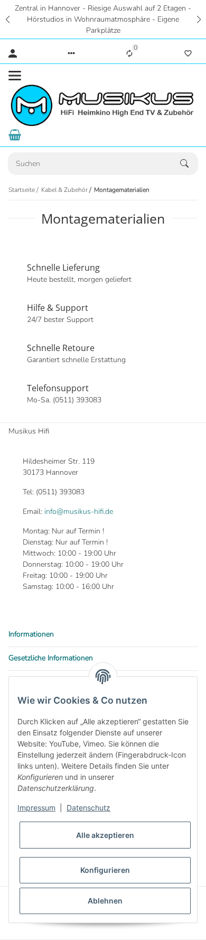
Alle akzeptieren (105, 835)
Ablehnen (105, 900)
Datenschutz (88, 807)
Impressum (36, 807)
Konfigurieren (105, 869)
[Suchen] (189, 163)
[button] (7, 19)
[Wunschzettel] (188, 53)
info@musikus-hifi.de (78, 511)
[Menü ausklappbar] (14, 75)
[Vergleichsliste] (129, 53)
